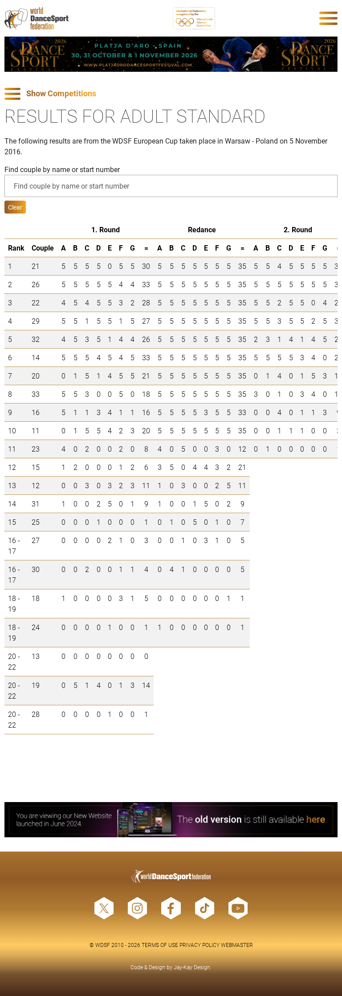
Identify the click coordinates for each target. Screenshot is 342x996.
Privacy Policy (199, 944)
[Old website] (171, 819)
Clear (15, 207)
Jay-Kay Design (192, 967)
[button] (171, 93)
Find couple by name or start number (62, 169)
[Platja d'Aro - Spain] (171, 54)
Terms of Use (160, 944)
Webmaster (237, 944)
